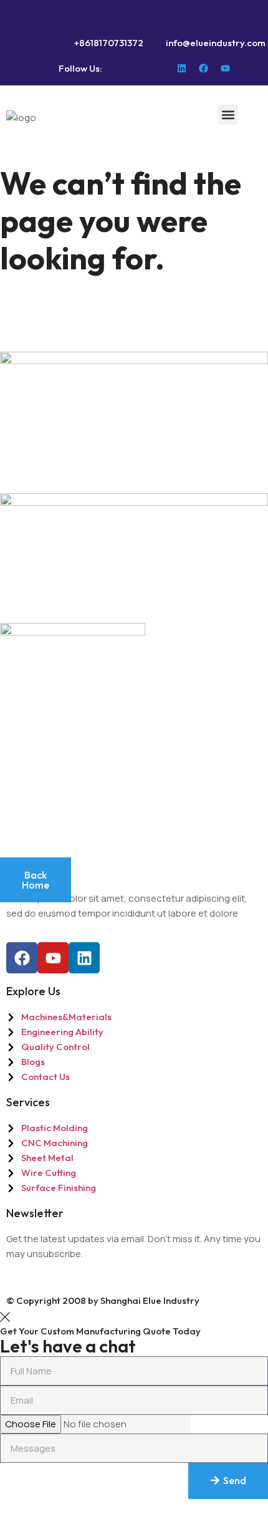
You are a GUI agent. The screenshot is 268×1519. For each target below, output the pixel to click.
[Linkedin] (181, 68)
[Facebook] (203, 68)
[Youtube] (225, 68)
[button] (228, 114)
